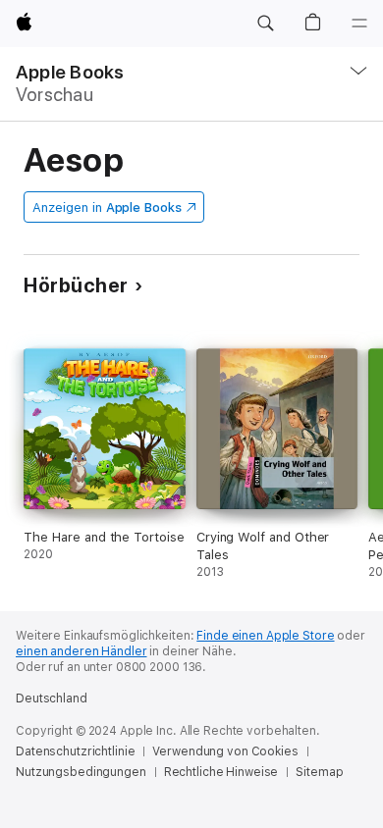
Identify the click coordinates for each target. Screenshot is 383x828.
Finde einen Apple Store (265, 636)
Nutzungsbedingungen (81, 772)
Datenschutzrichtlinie (75, 751)
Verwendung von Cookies (225, 751)
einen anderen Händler (81, 651)
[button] (265, 23)
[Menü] (359, 23)
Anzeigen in (107, 207)
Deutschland (51, 698)
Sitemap (319, 772)
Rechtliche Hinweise (221, 772)
